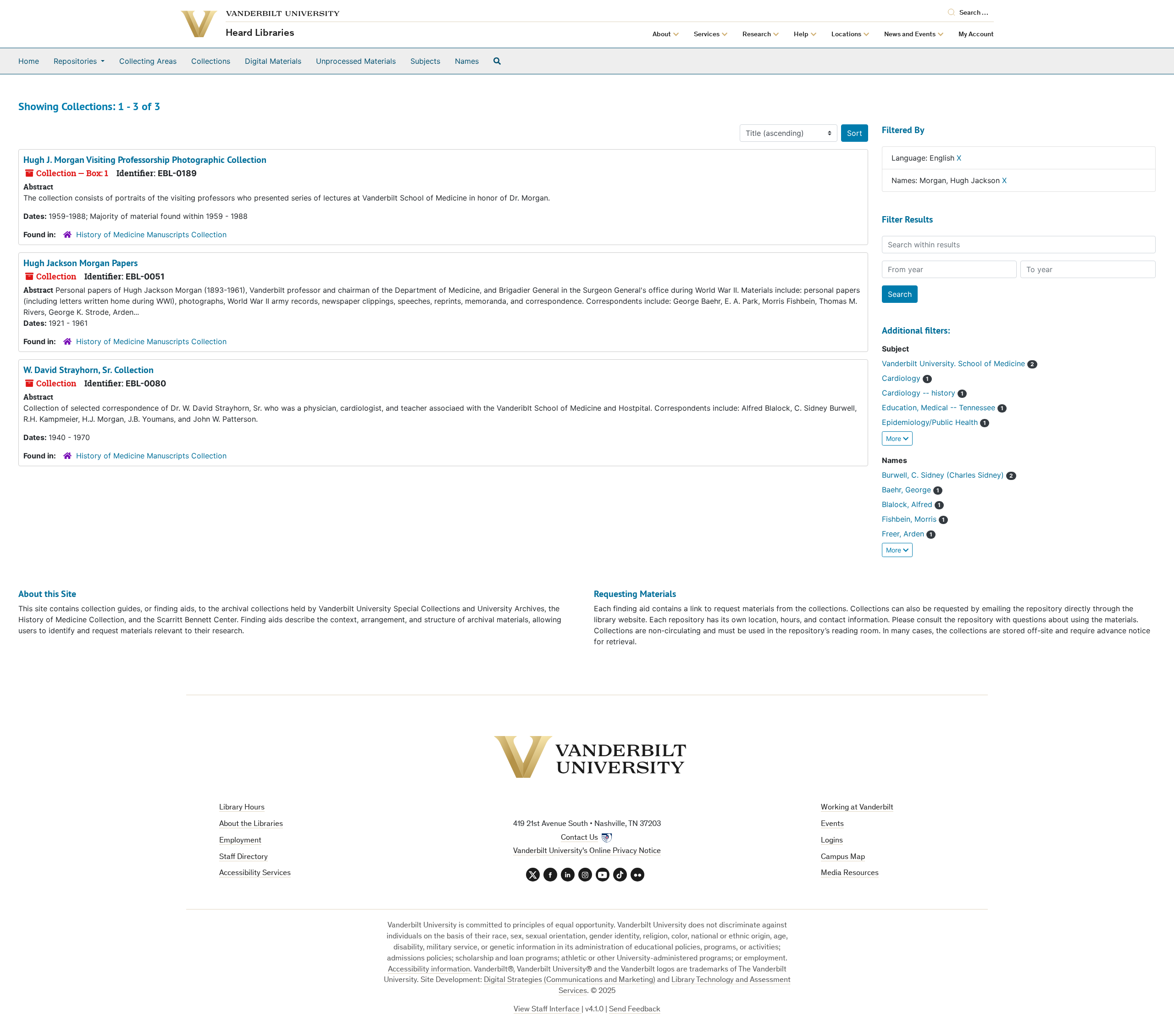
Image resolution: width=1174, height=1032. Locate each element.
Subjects (425, 61)
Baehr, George (907, 489)
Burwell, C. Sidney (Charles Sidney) (944, 475)
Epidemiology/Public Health (931, 422)
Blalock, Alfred (908, 504)
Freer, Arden (904, 533)
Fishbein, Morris (910, 519)
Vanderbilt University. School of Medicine (954, 363)
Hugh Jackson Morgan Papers (80, 263)
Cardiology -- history (920, 392)
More (894, 438)
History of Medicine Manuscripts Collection (151, 234)
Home (28, 61)
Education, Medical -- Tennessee (939, 407)
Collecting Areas (148, 61)
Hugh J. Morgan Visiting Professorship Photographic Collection (144, 160)
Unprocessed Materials (356, 61)
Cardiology (902, 378)
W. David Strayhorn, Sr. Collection (88, 370)
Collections (210, 61)
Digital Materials (273, 61)
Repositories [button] (76, 61)
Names (467, 61)
